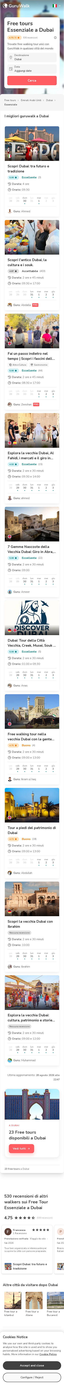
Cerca (32, 80)
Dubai (49, 100)
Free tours (10, 100)
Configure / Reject (32, 1377)
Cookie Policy (48, 1354)
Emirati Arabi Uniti (31, 100)
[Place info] (55, 37)
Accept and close (32, 1366)
